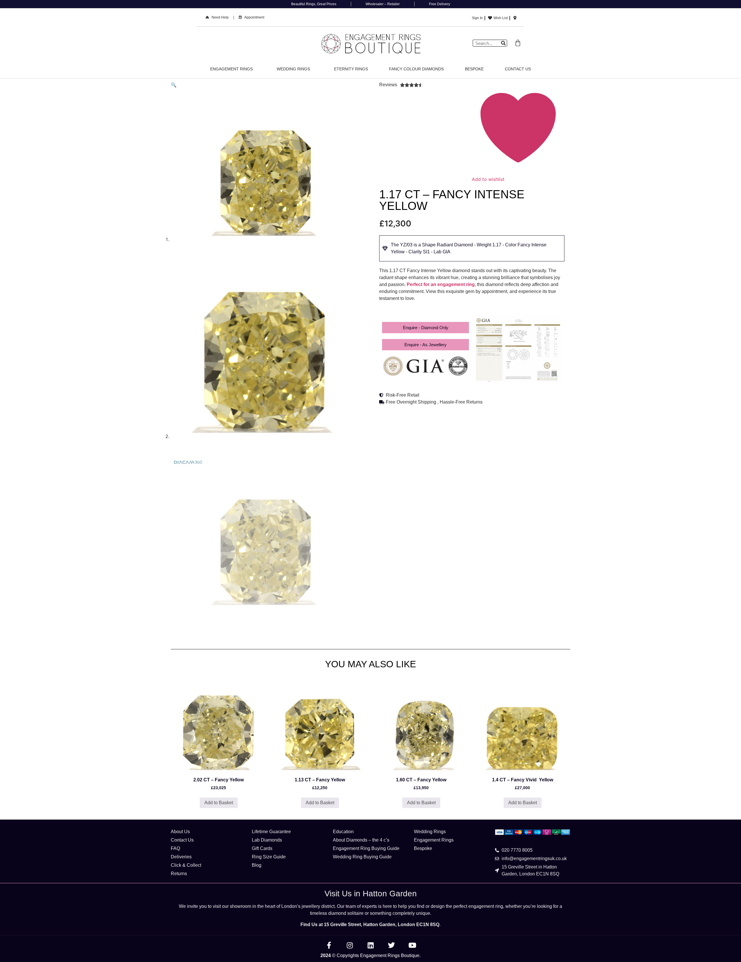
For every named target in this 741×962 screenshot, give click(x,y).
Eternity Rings (351, 69)
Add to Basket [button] (218, 802)
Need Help (219, 17)
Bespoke (474, 69)
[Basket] (518, 43)
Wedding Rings (293, 69)
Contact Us (518, 69)
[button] (174, 85)
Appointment (253, 17)
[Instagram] (350, 945)
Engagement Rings (231, 69)
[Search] (503, 43)
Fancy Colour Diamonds (416, 69)
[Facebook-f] (329, 945)
